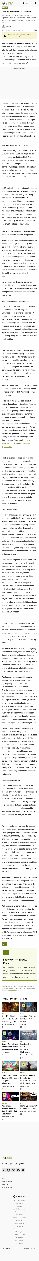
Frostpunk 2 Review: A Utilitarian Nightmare (25, 1048)
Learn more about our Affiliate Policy (11, 990)
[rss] (4, 1170)
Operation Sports (19, 1229)
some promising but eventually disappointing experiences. (17, 443)
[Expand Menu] (31, 3)
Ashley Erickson (25, 1086)
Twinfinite (19, 1203)
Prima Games (19, 1212)
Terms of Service (7, 1181)
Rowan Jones (6, 1052)
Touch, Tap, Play (19, 1235)
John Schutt (24, 1024)
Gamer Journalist (19, 1223)
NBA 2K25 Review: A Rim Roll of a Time (28, 1107)
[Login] (35, 3)
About (3, 1179)
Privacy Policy (6, 1184)
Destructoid (19, 1220)
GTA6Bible (19, 1243)
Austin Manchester (8, 1086)
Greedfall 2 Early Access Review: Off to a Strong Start (9, 1019)
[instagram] (8, 1170)
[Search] (23, 3)
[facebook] (18, 1170)
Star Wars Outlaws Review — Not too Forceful (28, 1019)
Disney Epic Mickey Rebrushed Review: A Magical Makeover (10, 1047)
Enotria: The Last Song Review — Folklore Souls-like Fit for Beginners (28, 1079)
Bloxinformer (19, 1240)
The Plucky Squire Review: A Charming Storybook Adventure (10, 1079)
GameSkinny (19, 1226)
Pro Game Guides (19, 1200)
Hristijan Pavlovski (26, 1055)
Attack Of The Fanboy (19, 1209)
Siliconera (19, 1215)
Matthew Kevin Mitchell (28, 1111)
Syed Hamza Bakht (8, 1117)
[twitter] (13, 1170)
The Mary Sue (19, 1232)
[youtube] (23, 1170)
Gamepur (19, 1206)
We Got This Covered (19, 1217)
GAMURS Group (33, 1248)
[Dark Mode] (27, 3)
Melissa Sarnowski (8, 1024)
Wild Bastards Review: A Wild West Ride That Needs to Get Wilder (10, 1109)
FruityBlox (19, 1237)
